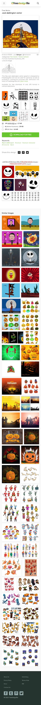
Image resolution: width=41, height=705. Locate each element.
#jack (12, 145)
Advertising (25, 677)
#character (5, 145)
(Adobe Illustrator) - (14, 126)
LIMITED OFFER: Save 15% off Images (20, 162)
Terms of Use (25, 680)
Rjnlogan (19, 54)
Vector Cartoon (24, 57)
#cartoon (18, 143)
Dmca (5, 684)
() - (13, 123)
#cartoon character (28, 143)
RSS (23, 684)
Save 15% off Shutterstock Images (27, 89)
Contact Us (7, 687)
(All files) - (11, 129)
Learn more (24, 81)
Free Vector (13, 57)
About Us (6, 677)
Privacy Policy (7, 680)
